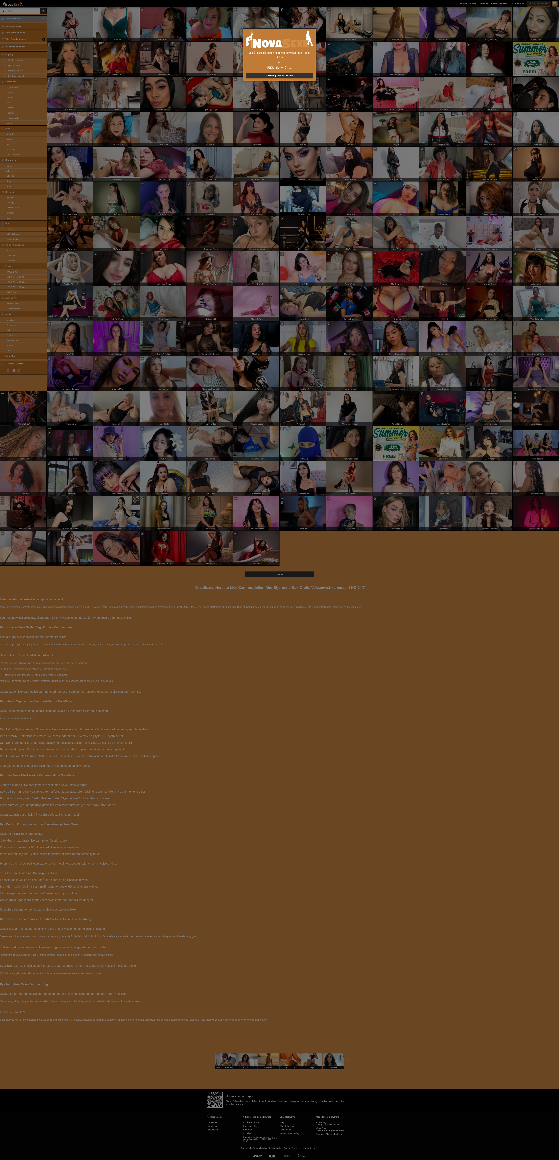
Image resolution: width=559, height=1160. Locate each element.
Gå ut (279, 62)
